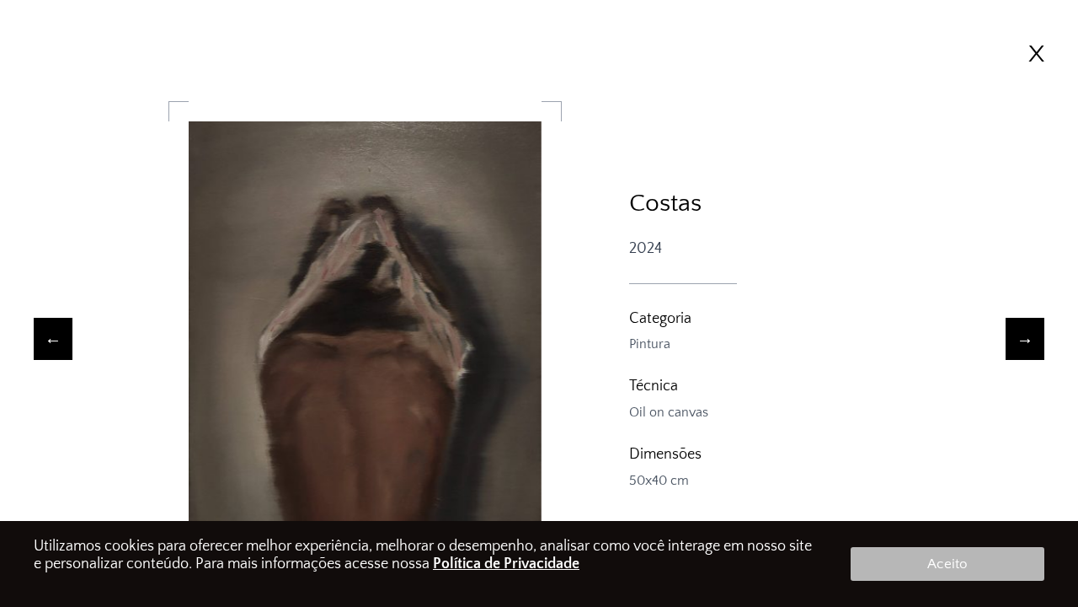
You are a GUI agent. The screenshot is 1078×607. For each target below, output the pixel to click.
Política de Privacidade (506, 564)
